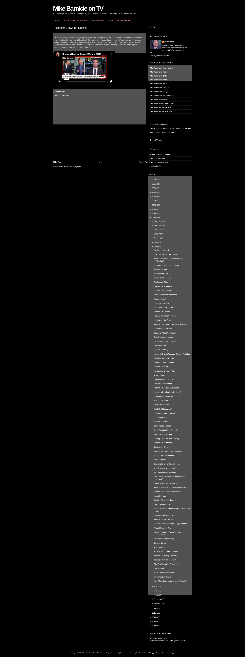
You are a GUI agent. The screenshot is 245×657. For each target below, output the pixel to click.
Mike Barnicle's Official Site (75, 20)
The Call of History (161, 350)
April (156, 591)
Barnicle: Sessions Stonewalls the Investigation (172, 488)
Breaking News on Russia (70, 27)
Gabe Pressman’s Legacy (164, 337)
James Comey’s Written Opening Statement (170, 524)
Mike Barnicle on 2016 (158, 84)
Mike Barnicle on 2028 (158, 80)
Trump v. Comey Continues (164, 362)
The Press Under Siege (163, 384)
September (158, 234)
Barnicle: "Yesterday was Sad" (165, 556)
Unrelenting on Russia (162, 577)
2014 (154, 617)
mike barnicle (154, 158)
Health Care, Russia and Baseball (167, 388)
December (158, 221)
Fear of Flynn (159, 568)
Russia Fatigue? (160, 299)
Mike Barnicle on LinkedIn (159, 88)
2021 (154, 201)
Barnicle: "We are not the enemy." (166, 500)
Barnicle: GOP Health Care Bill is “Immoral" (170, 324)
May (155, 586)
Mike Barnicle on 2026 (158, 76)
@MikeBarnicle (97, 20)
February (157, 599)
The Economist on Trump (163, 250)
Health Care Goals (161, 422)
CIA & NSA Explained (162, 418)
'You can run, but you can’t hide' (166, 552)
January (157, 603)
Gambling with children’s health (161, 132)
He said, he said (160, 496)
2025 (154, 184)
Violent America (160, 460)
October (157, 230)
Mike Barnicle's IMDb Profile (160, 107)
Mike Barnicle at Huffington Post (161, 103)
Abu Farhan (143, 653)
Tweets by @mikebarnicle (159, 638)
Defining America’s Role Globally (166, 439)
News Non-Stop (160, 547)
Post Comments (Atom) (72, 167)
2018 (154, 214)
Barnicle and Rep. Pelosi (163, 519)
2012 (154, 622)
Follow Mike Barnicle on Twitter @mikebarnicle (167, 641)
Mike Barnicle (170, 42)
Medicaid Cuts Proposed (163, 308)
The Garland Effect (161, 282)
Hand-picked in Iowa (162, 405)
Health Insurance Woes (163, 329)
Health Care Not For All (162, 320)
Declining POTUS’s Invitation (165, 333)
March (156, 595)
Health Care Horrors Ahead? (165, 413)
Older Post (57, 162)
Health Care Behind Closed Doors (167, 265)
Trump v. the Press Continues (165, 316)
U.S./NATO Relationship (163, 291)
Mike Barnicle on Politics (158, 72)
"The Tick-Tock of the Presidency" (166, 564)
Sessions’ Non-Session (163, 434)
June (156, 247)
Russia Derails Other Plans (164, 573)
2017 (154, 218)
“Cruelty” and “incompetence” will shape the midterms (170, 128)
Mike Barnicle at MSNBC (158, 99)
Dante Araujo (124, 653)
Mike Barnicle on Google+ (159, 92)
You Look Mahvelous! (162, 504)
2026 (154, 180)
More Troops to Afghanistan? (165, 468)
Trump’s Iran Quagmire (158, 124)
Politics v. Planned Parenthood (165, 295)
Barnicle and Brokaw (162, 447)
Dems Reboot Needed (162, 426)
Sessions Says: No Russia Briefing (167, 464)
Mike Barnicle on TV (78, 8)
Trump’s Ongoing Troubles (164, 379)
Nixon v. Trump (159, 375)
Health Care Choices (162, 312)
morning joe (154, 166)
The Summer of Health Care (164, 371)
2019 (154, 209)
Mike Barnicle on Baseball (119, 20)
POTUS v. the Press (161, 303)
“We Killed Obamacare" (163, 409)
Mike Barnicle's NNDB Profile (160, 111)
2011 (154, 626)
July (155, 242)
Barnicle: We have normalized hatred (168, 451)
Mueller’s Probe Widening (164, 456)
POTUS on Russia (161, 401)
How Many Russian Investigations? (167, 392)
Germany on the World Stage (165, 341)
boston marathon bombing (159, 154)
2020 (154, 205)
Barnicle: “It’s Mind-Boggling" (165, 560)
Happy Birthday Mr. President (165, 472)
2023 (154, 192)
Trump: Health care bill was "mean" (167, 483)
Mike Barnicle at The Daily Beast (161, 96)
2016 (154, 609)
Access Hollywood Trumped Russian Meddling (172, 354)
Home (57, 20)
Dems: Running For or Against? (166, 430)
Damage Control (160, 543)
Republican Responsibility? (164, 539)
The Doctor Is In (160, 346)
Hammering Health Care (163, 274)
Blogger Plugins (155, 653)
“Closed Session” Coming (164, 528)
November (158, 226)
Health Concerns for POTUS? (165, 515)
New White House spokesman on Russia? (170, 581)
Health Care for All (161, 367)
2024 (154, 188)
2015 (154, 613)
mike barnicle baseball (158, 162)
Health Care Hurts (161, 270)
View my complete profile (159, 56)
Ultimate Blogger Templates (109, 653)
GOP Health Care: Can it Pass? (166, 254)
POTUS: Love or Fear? (162, 278)
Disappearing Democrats (163, 396)
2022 (154, 197)
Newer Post (143, 162)
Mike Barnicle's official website (161, 68)
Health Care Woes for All (163, 286)
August (156, 238)
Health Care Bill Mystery (163, 443)
